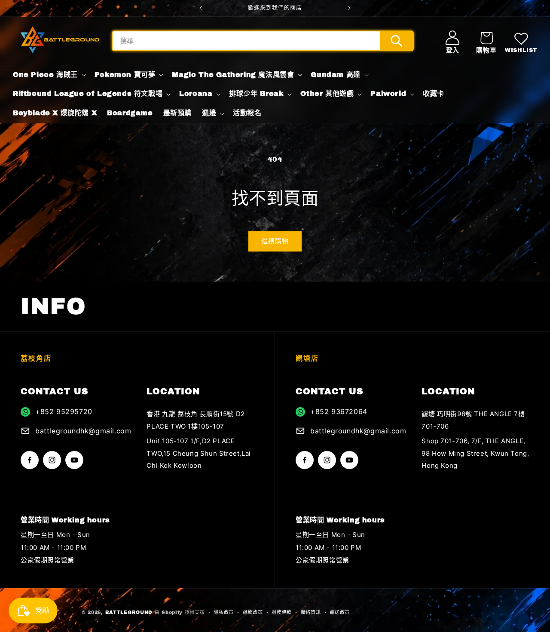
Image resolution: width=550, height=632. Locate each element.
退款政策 (253, 612)
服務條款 (282, 612)
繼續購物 (275, 241)
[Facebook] (30, 460)
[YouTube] (74, 460)
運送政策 (340, 612)
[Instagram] (52, 460)
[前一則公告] (200, 8)
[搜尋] (396, 40)
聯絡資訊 (311, 612)
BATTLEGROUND (129, 612)
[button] (486, 40)
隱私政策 (224, 612)
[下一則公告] (349, 8)
